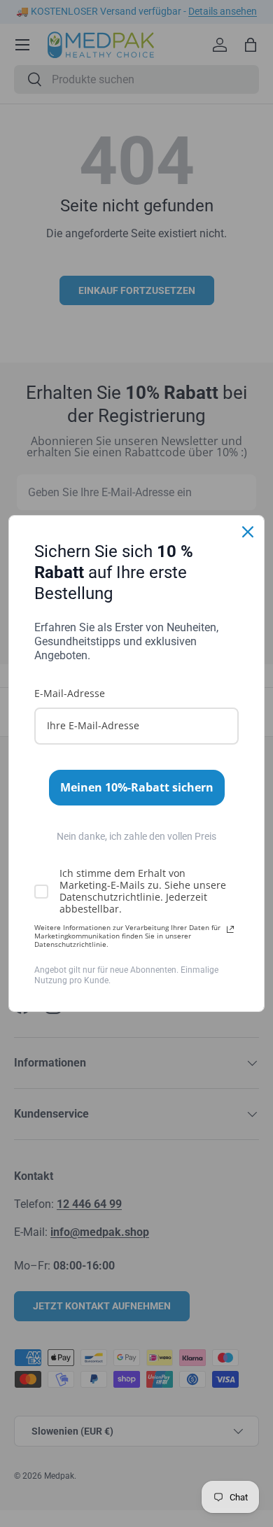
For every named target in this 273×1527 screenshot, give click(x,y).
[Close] (248, 532)
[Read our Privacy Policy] (230, 929)
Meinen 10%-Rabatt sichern (137, 787)
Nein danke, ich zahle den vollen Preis (136, 836)
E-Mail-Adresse (69, 693)
